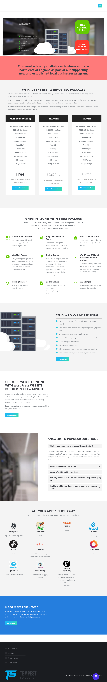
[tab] (75, 446)
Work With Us (13, 648)
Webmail (11, 653)
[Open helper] (95, 676)
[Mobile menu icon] (100, 5)
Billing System (13, 658)
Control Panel (12, 663)
